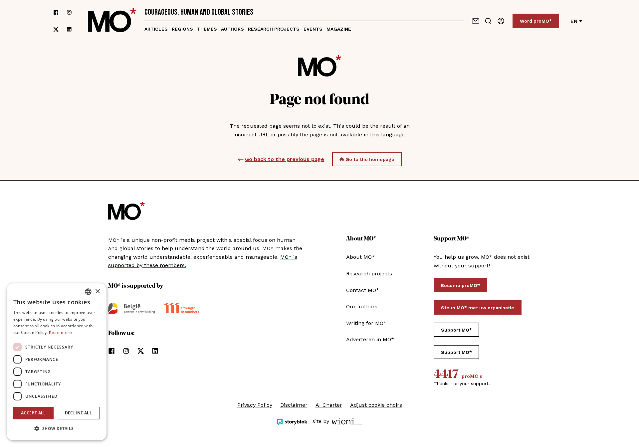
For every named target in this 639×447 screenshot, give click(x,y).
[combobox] (88, 291)
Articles (156, 29)
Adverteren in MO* (370, 339)
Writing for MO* (366, 323)
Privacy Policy (254, 405)
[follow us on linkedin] (69, 29)
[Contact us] (475, 21)
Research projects (274, 29)
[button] (56, 429)
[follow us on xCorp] (56, 29)
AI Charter (329, 405)
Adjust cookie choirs (376, 405)
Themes (207, 29)
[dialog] (56, 361)
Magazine (338, 29)
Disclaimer (294, 405)
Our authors (361, 306)
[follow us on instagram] (69, 12)
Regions (182, 29)
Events (313, 29)
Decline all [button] (78, 413)
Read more (60, 332)
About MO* (360, 257)
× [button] (97, 291)
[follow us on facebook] (56, 12)
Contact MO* (362, 290)
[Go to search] (488, 21)
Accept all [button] (33, 413)
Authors (232, 29)
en (574, 21)
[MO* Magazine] (112, 21)
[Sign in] (501, 21)
